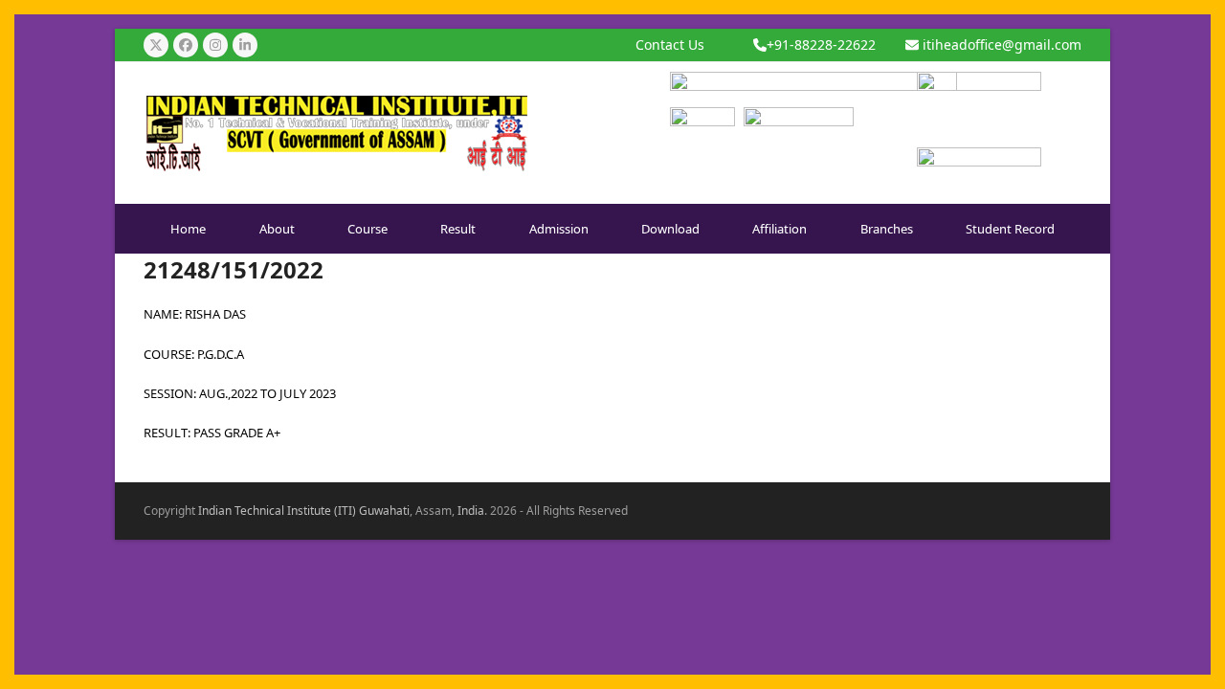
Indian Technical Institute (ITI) (277, 510)
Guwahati (384, 510)
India (470, 510)
